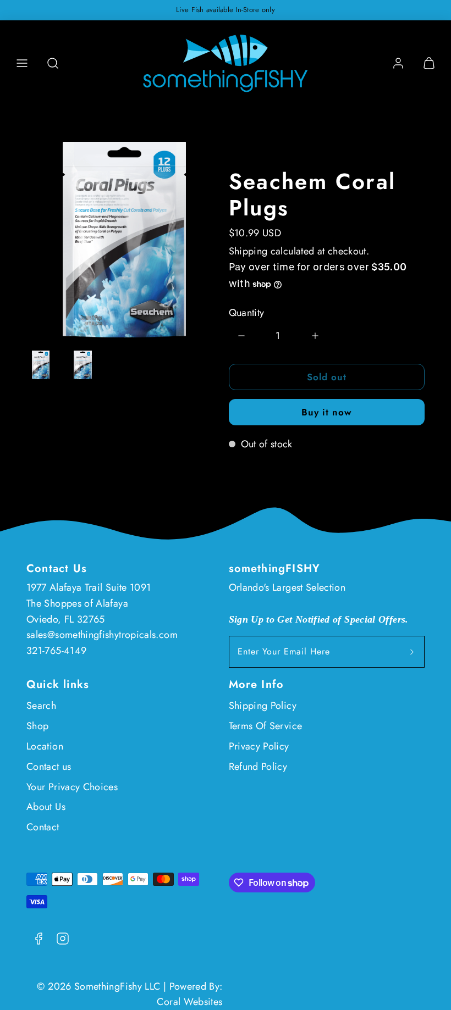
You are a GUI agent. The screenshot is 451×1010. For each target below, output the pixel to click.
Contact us (49, 766)
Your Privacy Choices (72, 787)
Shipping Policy (262, 705)
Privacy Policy (259, 746)
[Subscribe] (412, 652)
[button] (22, 63)
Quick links (57, 684)
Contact (42, 827)
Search (41, 705)
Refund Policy (258, 766)
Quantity (247, 313)
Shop (37, 726)
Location (44, 746)
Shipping (248, 251)
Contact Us (56, 568)
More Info (256, 684)
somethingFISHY (275, 568)
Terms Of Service (265, 726)
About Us (45, 807)
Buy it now (326, 412)
